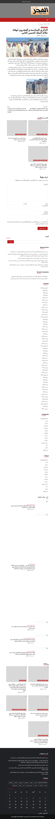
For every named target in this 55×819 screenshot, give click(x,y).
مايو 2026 (45, 295)
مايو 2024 (45, 353)
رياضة (46, 435)
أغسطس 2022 (44, 404)
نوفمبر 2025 (45, 309)
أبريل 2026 (45, 297)
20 (21, 804)
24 (40, 807)
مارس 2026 (45, 300)
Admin (38, 35)
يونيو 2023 (45, 379)
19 (27, 804)
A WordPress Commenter (41, 276)
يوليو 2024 (45, 348)
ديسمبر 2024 (44, 336)
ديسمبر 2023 (44, 365)
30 (45, 810)
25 (33, 807)
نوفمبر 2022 (45, 396)
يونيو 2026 (45, 292)
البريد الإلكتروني (45, 204)
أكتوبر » (40, 813)
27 (21, 807)
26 (27, 807)
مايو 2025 (45, 324)
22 (9, 804)
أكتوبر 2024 (45, 341)
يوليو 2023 (45, 377)
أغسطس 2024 (44, 346)
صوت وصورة (45, 442)
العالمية (46, 433)
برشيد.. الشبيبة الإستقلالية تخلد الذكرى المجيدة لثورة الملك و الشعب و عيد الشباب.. (38, 139)
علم (47, 445)
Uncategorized (44, 160)
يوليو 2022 (45, 406)
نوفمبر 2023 (45, 367)
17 (40, 804)
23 (45, 807)
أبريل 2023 (45, 384)
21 (15, 804)
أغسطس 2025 (44, 317)
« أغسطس (45, 813)
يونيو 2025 (45, 321)
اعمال (46, 423)
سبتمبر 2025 (45, 314)
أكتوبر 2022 (45, 399)
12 (27, 801)
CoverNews (33, 816)
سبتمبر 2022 (45, 401)
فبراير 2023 (45, 389)
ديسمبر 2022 (44, 394)
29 (9, 807)
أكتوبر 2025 (45, 312)
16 (45, 804)
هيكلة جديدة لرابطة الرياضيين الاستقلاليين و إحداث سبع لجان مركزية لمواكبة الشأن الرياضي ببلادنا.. (28, 265)
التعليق (45, 184)
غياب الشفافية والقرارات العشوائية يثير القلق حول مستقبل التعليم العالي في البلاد (38, 108)
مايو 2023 (45, 382)
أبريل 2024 (45, 355)
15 (9, 801)
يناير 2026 (45, 304)
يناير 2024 (45, 362)
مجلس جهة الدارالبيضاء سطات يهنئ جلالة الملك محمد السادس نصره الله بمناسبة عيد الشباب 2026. (38, 165)
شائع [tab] (43, 497)
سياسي (38, 134)
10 (40, 801)
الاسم (25, 203)
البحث (47, 236)
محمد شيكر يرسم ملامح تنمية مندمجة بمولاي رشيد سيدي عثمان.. (33, 258)
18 (33, 804)
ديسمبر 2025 (44, 307)
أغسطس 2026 (44, 288)
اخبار (46, 27)
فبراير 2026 (45, 302)
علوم (46, 447)
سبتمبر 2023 (45, 372)
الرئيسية (42, 27)
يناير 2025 (45, 333)
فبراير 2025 (45, 331)
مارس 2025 (45, 329)
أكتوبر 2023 (45, 370)
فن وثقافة (45, 450)
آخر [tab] (47, 497)
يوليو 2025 (45, 319)
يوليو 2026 (45, 290)
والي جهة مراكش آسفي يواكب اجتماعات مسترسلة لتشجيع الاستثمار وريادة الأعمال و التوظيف (17, 109)
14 (15, 801)
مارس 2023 (45, 387)
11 (33, 801)
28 (15, 807)
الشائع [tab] (40, 497)
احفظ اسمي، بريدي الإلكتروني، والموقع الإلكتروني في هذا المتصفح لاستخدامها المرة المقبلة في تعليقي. (27, 222)
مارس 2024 (45, 358)
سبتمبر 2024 (45, 343)
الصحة (46, 430)
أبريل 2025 (45, 326)
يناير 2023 (45, 391)
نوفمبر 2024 (45, 338)
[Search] (7, 20)
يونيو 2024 (45, 350)
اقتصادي (46, 426)
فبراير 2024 (45, 360)
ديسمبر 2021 (44, 408)
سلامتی (46, 438)
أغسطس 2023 (44, 375)
